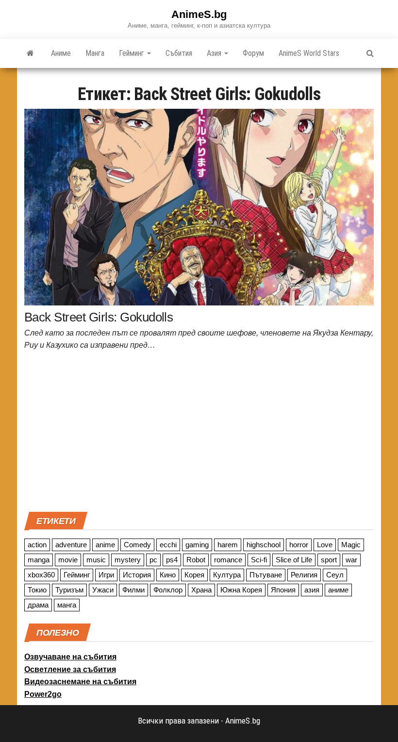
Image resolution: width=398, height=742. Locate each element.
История (137, 575)
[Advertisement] (199, 434)
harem (227, 544)
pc (153, 560)
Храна (201, 590)
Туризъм (69, 590)
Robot (195, 560)
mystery (128, 560)
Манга (94, 53)
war (351, 560)
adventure (71, 544)
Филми (133, 590)
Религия (304, 575)
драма (38, 605)
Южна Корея (241, 590)
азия (311, 590)
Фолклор (167, 590)
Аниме (61, 53)
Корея (194, 575)
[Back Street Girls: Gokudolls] (199, 206)
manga (39, 560)
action (37, 544)
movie (68, 560)
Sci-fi (259, 560)
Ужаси (103, 590)
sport (329, 560)
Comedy (137, 544)
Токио (37, 590)
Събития (179, 53)
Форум (253, 53)
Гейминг (132, 53)
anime (105, 544)
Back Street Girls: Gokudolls (98, 317)
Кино (168, 575)
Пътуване (265, 575)
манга (66, 605)
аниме (338, 590)
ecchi (168, 544)
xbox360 (41, 575)
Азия (215, 53)
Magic (351, 544)
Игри (106, 575)
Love (324, 544)
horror (298, 544)
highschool (264, 544)
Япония (283, 590)
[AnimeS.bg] (30, 53)
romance (228, 560)
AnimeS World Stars (309, 53)
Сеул (335, 575)
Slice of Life (294, 560)
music (96, 560)
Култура (227, 575)
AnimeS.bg (199, 14)
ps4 (172, 560)
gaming (197, 544)
